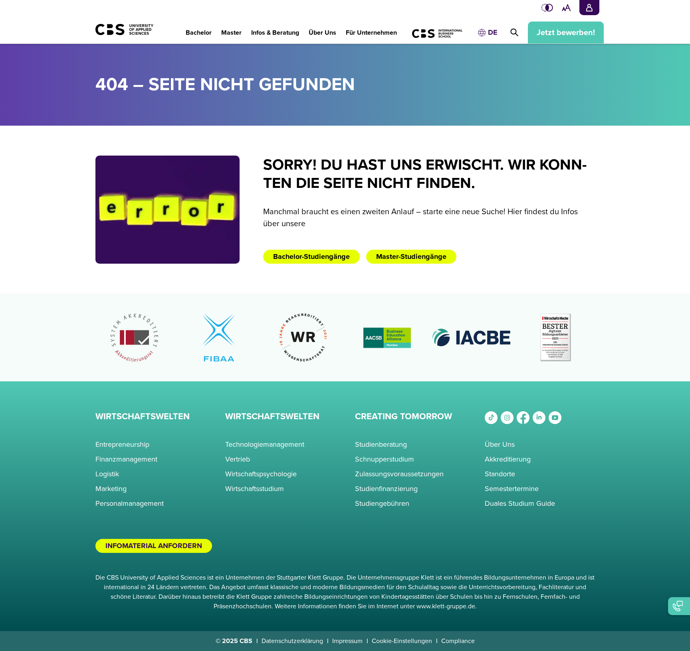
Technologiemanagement (264, 444)
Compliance (458, 641)
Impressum (347, 641)
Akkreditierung (508, 459)
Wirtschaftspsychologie (261, 474)
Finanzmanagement (126, 459)
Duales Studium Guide (520, 503)
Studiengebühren (382, 503)
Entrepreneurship (122, 444)
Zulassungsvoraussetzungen (399, 474)
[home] (133, 33)
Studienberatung (381, 444)
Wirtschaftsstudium (254, 488)
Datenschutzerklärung (292, 641)
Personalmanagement (129, 503)
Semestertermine (512, 488)
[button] (198, 28)
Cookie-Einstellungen (402, 641)
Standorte (500, 474)
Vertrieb (237, 459)
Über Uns (500, 444)
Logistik (107, 474)
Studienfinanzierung (386, 488)
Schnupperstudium (384, 459)
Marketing (111, 488)
